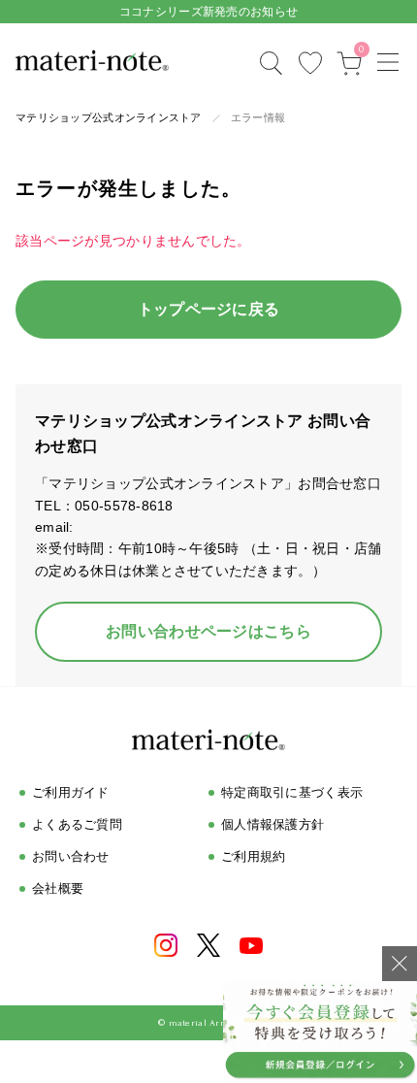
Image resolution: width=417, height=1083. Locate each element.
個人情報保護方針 (272, 824)
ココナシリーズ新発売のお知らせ (208, 11)
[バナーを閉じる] (399, 963)
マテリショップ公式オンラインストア (109, 117)
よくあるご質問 (77, 824)
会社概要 (57, 888)
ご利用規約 (253, 856)
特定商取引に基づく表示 (292, 792)
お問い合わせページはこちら (208, 631)
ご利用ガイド (71, 792)
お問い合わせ (71, 856)
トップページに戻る (209, 309)
